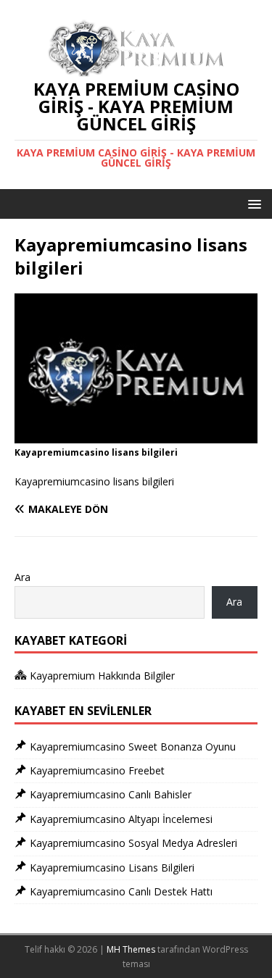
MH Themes (131, 949)
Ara (22, 577)
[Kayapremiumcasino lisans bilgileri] (136, 435)
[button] (252, 203)
